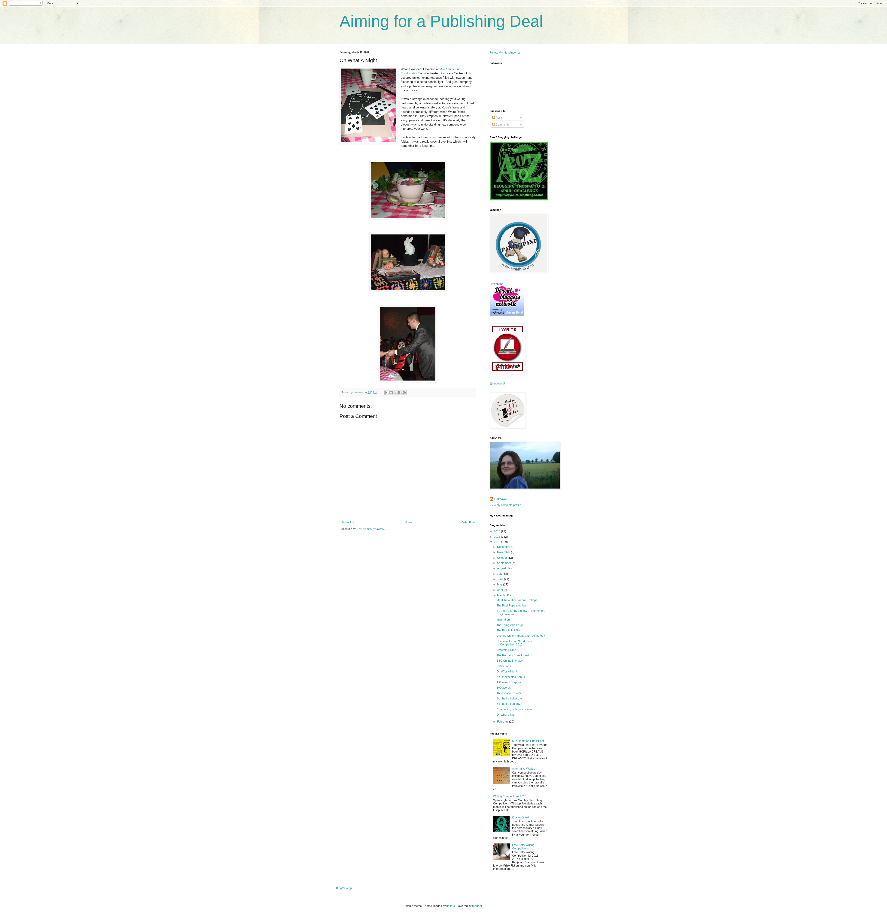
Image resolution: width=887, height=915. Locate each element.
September (504, 563)
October (502, 557)
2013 (497, 536)
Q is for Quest (520, 817)
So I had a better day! (510, 698)
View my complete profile (505, 505)
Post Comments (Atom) (371, 529)
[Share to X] (395, 392)
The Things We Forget (510, 625)
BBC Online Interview (510, 660)
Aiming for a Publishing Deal (441, 21)
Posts (499, 117)
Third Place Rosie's (509, 693)
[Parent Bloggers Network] (507, 314)
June (500, 579)
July (500, 574)
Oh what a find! (506, 714)
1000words (504, 687)
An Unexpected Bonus (511, 677)
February (503, 721)
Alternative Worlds (523, 768)
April (500, 590)
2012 (497, 542)
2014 (497, 531)
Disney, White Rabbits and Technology (521, 635)
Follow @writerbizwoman (505, 52)
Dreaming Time (506, 650)
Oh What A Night (507, 671)
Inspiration (503, 619)
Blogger (477, 906)
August (502, 568)
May (500, 584)
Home (408, 522)
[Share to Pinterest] (404, 392)
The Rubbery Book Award (513, 655)
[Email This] (386, 392)
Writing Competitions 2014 (509, 796)
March (501, 595)
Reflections (504, 666)
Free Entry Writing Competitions (523, 846)
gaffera (450, 906)
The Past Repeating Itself (512, 605)
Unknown (500, 499)
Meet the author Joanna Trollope (517, 600)
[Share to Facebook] (400, 392)
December (504, 547)
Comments (502, 124)
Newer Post (348, 522)
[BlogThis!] (391, 392)
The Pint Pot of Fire (508, 630)
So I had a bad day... (509, 703)
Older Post (468, 522)
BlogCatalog (344, 888)
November (504, 552)
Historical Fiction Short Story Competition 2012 (514, 643)
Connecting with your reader (514, 709)
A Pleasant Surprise (509, 682)
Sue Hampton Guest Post (528, 741)
